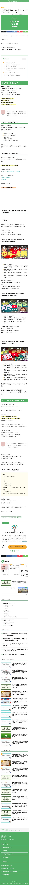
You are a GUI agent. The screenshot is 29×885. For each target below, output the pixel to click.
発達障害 (6, 610)
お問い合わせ (6, 857)
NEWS (3, 7)
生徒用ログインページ (8, 868)
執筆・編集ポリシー (6, 836)
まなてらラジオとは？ (10, 62)
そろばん (6, 613)
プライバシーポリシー (6, 835)
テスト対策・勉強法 (9, 605)
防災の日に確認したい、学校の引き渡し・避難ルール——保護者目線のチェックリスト (15, 639)
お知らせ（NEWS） (9, 625)
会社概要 (3, 838)
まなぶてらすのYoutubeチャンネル (11, 171)
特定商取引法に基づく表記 (7, 839)
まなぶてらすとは (7, 847)
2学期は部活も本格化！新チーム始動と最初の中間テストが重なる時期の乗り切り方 (15, 650)
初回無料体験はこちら (8, 854)
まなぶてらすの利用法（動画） (10, 871)
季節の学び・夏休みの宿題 (10, 616)
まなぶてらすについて (8, 620)
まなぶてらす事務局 (12, 517)
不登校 (5, 608)
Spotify (4, 179)
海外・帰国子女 (8, 611)
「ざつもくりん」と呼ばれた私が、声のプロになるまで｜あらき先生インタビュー (15, 634)
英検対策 (6, 615)
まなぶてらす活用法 (9, 622)
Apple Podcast (6, 177)
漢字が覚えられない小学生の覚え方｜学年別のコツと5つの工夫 (15, 644)
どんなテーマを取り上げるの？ (13, 64)
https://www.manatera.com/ (17, 547)
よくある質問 (6, 874)
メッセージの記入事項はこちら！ (13, 75)
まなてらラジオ (4, 517)
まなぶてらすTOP (7, 865)
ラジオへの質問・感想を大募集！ (13, 72)
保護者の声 (7, 623)
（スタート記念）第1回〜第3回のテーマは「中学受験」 (15, 69)
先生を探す (5, 850)
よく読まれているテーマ (9, 603)
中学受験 (19, 517)
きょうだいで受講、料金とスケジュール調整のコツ (14, 654)
